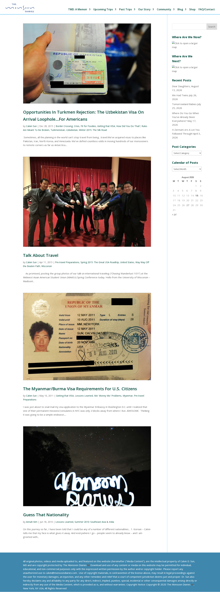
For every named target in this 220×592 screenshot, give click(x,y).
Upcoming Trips (103, 9)
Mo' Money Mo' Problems (107, 395)
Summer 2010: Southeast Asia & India (94, 521)
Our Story (144, 9)
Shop (192, 9)
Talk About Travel (40, 255)
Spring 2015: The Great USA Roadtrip (100, 262)
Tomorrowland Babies (184, 104)
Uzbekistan (72, 129)
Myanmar (128, 395)
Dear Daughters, (181, 86)
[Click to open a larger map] (187, 47)
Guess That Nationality (46, 515)
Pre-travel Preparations (67, 262)
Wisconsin (46, 266)
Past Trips (125, 9)
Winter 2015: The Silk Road (93, 129)
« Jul (174, 214)
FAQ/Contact (207, 9)
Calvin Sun (31, 126)
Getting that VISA (106, 126)
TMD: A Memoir (77, 9)
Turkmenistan (58, 129)
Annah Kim (31, 521)
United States (127, 262)
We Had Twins (180, 95)
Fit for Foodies (88, 126)
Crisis (76, 126)
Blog (180, 9)
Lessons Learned (84, 395)
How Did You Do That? (128, 126)
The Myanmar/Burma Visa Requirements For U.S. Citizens (80, 389)
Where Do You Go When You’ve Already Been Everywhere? (185, 117)
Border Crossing (64, 126)
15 (196, 195)
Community (164, 9)
